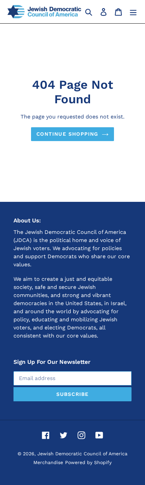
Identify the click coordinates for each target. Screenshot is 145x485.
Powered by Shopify (88, 462)
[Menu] (133, 12)
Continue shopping (67, 134)
